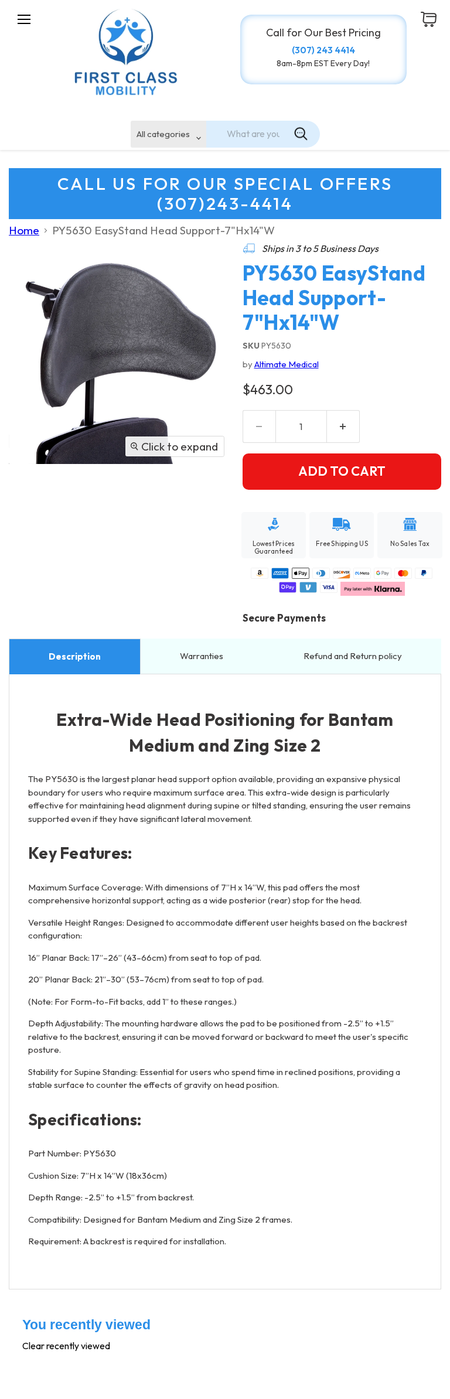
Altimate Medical (286, 364)
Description (75, 656)
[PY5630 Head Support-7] (26, 494)
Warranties (202, 655)
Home (24, 230)
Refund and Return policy (353, 655)
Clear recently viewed (66, 1345)
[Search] (301, 134)
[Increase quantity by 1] (343, 426)
